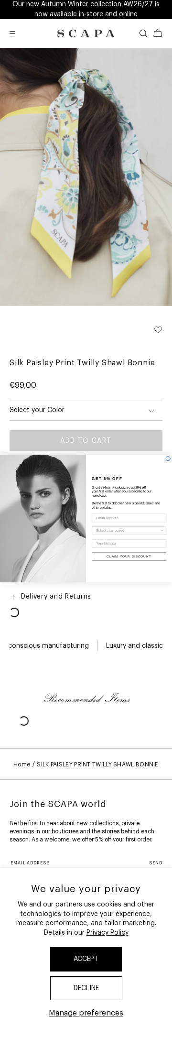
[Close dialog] (168, 459)
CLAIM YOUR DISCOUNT (129, 556)
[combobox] (128, 531)
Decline (86, 988)
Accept (86, 959)
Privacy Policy (107, 932)
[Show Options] (162, 531)
